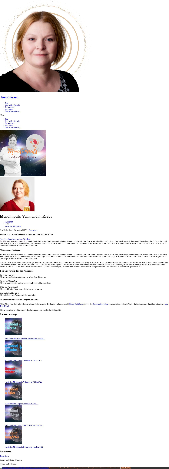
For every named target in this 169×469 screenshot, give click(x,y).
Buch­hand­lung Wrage (101, 304)
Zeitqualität (17, 226)
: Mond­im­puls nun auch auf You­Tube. (16, 239)
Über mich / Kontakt (12, 105)
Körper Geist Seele (76, 304)
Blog (6, 103)
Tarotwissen (9, 97)
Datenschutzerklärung (12, 111)
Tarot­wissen (33, 230)
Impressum (9, 109)
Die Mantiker (9, 107)
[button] (84, 115)
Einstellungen (126, 468)
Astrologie (8, 226)
